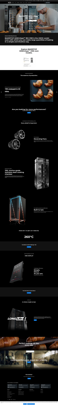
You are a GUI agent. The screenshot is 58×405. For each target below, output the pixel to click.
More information (22, 402)
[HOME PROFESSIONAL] (10, 2)
